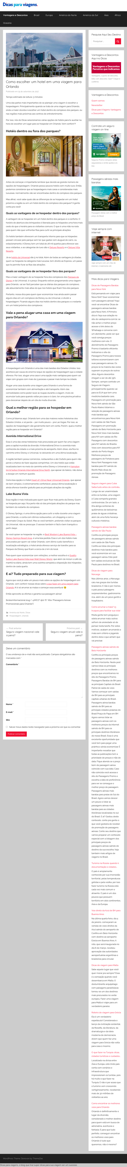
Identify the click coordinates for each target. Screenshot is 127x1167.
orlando (25, 616)
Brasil (36, 15)
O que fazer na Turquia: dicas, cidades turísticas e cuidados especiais (106, 1054)
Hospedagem (15, 616)
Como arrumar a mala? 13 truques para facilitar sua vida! (106, 609)
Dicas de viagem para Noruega (102, 572)
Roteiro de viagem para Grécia (106, 1012)
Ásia (106, 15)
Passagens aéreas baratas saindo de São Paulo (104, 529)
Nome (9, 704)
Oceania (7, 23)
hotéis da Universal (20, 257)
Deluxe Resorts (56, 247)
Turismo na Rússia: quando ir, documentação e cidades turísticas (105, 865)
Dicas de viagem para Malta (105, 965)
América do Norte (68, 15)
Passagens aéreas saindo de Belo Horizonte (105, 649)
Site (8, 720)
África (118, 15)
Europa (49, 15)
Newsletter (97, 105)
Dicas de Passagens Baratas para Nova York (105, 287)
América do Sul (90, 15)
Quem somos (98, 100)
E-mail (10, 712)
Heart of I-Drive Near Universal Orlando (50, 480)
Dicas (28, 612)
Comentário (12, 664)
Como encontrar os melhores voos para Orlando (106, 1105)
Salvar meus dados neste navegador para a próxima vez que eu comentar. (44, 727)
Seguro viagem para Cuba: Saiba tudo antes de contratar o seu (106, 485)
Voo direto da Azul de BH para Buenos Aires (106, 912)
